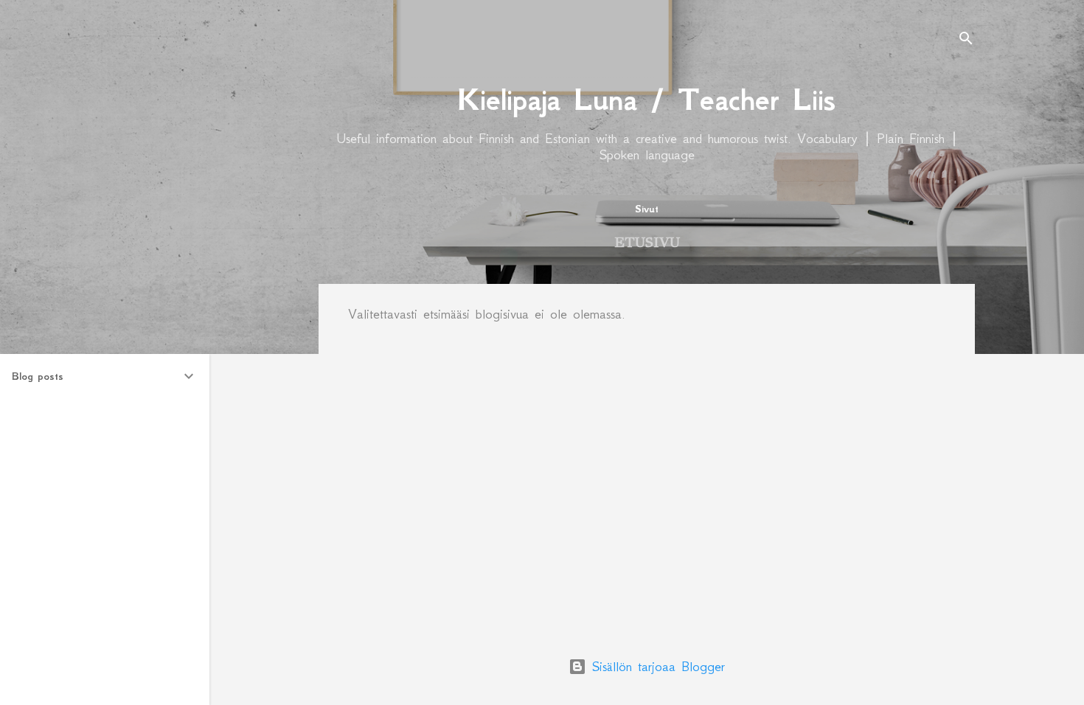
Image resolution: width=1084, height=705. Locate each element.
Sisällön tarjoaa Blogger (655, 667)
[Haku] (966, 40)
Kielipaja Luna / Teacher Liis (646, 100)
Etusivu (647, 242)
